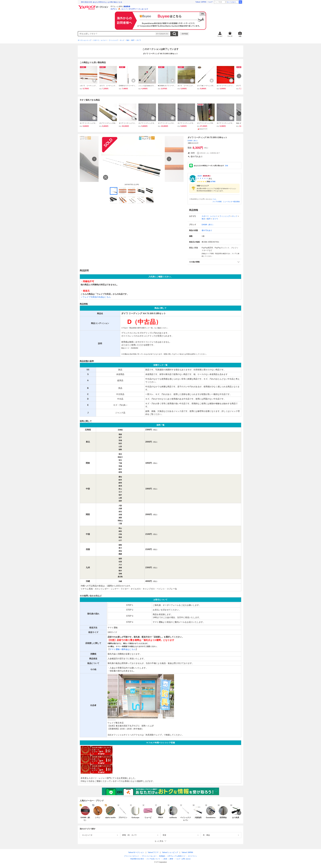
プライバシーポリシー (131, 856)
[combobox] (116, 33)
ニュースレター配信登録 (231, 201)
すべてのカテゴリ (162, 34)
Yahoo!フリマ (153, 852)
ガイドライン (192, 856)
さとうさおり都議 (232, 2)
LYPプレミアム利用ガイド (176, 856)
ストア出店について (153, 859)
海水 (127, 40)
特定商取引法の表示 (137, 859)
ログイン (114, 9)
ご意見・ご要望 (168, 859)
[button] (214, 262)
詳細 (226, 165)
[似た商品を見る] (105, 177)
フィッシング (113, 40)
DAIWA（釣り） (193, 141)
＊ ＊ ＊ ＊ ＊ (202, 179)
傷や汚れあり (207, 230)
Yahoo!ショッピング (170, 852)
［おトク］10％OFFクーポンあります (134, 9)
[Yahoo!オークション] (93, 6)
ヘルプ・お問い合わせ (183, 859)
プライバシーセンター (149, 856)
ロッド (122, 40)
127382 (212, 181)
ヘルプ (210, 2)
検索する (174, 33)
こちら (214, 199)
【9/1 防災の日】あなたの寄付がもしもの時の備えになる (101, 2)
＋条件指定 (184, 34)
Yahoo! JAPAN (200, 2)
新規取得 (127, 6)
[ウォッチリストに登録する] (94, 81)
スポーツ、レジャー (100, 40)
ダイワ (138, 40)
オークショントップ (84, 40)
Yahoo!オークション (136, 852)
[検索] (240, 2)
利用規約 (162, 856)
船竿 (132, 40)
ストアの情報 (217, 201)
